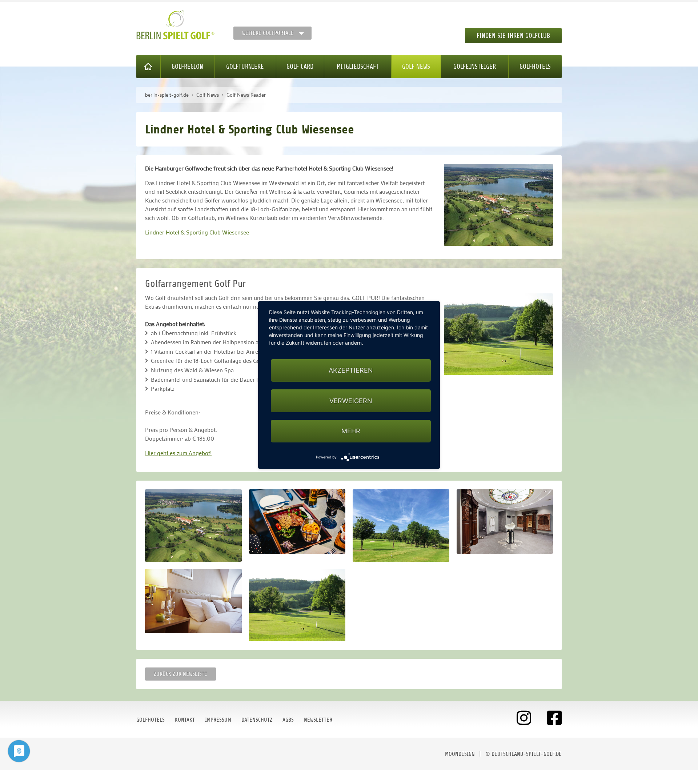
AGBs (288, 720)
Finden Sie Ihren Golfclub (513, 35)
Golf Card (299, 66)
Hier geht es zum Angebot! (178, 453)
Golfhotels (535, 66)
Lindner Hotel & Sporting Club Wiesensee (197, 232)
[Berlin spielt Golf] (175, 25)
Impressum (218, 720)
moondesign (460, 754)
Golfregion (187, 66)
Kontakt (185, 720)
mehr (350, 431)
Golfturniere (245, 66)
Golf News (416, 66)
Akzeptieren (351, 370)
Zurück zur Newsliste (180, 674)
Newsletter (318, 720)
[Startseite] (148, 66)
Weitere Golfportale (268, 33)
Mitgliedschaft (358, 66)
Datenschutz (256, 720)
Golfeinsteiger (474, 66)
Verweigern (350, 401)
